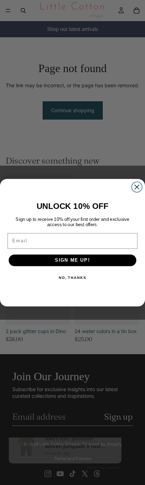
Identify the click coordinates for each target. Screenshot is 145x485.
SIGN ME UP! (72, 259)
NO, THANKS (72, 277)
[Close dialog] (137, 186)
